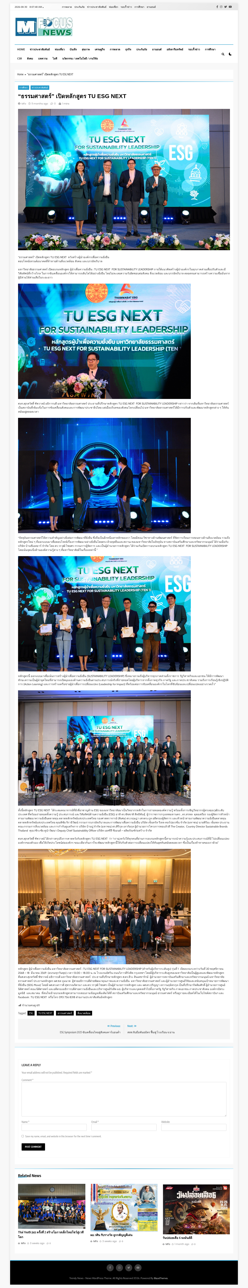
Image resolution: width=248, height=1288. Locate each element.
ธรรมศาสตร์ (65, 1013)
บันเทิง (73, 49)
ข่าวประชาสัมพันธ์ (96, 6)
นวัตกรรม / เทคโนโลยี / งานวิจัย (80, 58)
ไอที (55, 58)
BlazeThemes (161, 1278)
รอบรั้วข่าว (126, 6)
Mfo (24, 103)
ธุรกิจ (128, 49)
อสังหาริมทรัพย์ (175, 49)
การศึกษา (139, 6)
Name (25, 1122)
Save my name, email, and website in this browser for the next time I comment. (63, 1136)
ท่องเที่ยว (113, 6)
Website (165, 1122)
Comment (27, 1080)
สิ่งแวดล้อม (84, 1013)
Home (21, 49)
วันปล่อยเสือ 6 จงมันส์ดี (177, 1238)
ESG (31, 1013)
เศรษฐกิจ (100, 49)
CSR (19, 58)
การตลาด (67, 6)
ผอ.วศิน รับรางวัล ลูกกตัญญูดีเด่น (111, 1235)
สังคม (30, 58)
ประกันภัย (79, 6)
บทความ (43, 58)
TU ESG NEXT (45, 1013)
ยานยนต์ (151, 6)
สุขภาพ (86, 49)
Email (95, 1122)
